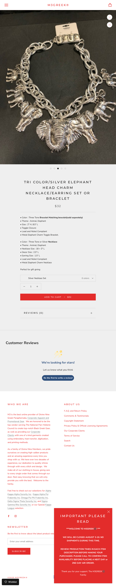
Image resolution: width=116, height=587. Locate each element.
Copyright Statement (74, 420)
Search (67, 440)
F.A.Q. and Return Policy (75, 410)
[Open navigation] (6, 5)
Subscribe (19, 551)
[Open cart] (110, 5)
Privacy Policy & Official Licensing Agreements (86, 425)
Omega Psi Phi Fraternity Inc (34, 497)
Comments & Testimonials (76, 415)
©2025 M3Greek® (17, 577)
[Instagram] (15, 516)
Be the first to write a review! (58, 377)
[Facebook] (9, 516)
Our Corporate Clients (74, 430)
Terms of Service (72, 435)
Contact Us (69, 445)
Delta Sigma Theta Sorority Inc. (22, 501)
